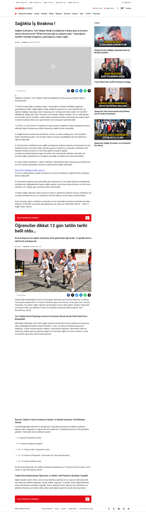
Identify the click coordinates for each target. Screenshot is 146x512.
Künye (57, 509)
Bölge (51, 14)
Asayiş (36, 14)
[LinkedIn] (81, 90)
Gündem (44, 14)
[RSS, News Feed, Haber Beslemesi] (130, 2)
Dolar (45, 2)
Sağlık (18, 42)
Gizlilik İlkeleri (72, 509)
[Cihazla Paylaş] (89, 90)
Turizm (88, 14)
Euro (57, 2)
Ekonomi (67, 14)
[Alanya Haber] (23, 8)
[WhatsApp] (85, 90)
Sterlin (70, 2)
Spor (82, 14)
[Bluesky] (76, 90)
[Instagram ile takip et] (128, 2)
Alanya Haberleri (47, 509)
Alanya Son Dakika (25, 14)
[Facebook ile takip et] (122, 2)
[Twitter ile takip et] (124, 2)
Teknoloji (96, 14)
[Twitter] (72, 90)
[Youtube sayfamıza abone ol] (126, 2)
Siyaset (75, 14)
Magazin (59, 14)
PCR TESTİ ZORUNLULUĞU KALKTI (30, 170)
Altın (17, 2)
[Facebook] (68, 90)
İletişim (63, 509)
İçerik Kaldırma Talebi (86, 509)
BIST (31, 2)
